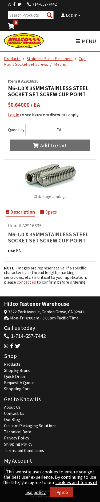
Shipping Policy (18, 444)
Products (12, 58)
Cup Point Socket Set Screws (45, 61)
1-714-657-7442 (28, 335)
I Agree (61, 492)
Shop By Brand (17, 370)
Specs (50, 211)
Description (22, 211)
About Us (12, 407)
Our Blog (12, 419)
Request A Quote (19, 382)
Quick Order (14, 376)
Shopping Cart (17, 388)
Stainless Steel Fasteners (50, 58)
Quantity (16, 129)
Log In (72, 15)
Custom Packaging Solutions (30, 425)
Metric (60, 64)
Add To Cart (53, 145)
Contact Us (14, 413)
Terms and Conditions (24, 450)
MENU (89, 41)
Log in (13, 114)
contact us (26, 282)
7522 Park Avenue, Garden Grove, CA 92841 (46, 311)
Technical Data (17, 431)
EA (59, 129)
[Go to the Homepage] (24, 41)
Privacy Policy (16, 438)
